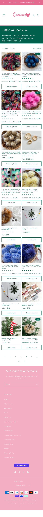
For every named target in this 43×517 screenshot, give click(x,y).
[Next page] (24, 361)
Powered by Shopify (24, 500)
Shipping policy (32, 503)
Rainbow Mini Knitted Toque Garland (29, 228)
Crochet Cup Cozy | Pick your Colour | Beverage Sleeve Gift (31, 304)
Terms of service (22, 503)
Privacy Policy (8, 431)
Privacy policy (12, 503)
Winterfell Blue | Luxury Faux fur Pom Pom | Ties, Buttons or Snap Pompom (10, 266)
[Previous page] (5, 357)
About (6, 413)
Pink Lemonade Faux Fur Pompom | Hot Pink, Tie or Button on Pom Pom (31, 112)
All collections (8, 404)
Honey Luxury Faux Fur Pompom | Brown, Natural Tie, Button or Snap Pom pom (11, 153)
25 (19, 361)
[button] (4, 15)
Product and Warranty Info (12, 435)
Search (6, 399)
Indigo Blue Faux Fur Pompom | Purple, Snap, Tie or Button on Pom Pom (31, 266)
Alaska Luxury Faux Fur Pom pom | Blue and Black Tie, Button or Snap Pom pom (31, 74)
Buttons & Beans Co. (13, 500)
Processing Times (9, 439)
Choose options (11, 86)
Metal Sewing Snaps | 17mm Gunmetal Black (9, 228)
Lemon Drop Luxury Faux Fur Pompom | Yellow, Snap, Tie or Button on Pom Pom (30, 191)
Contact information (22, 506)
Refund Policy (8, 444)
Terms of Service (9, 457)
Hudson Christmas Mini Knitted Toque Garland (10, 304)
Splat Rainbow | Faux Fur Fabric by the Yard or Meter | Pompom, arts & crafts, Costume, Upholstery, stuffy (11, 191)
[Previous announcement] (4, 2)
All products (8, 408)
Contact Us (7, 417)
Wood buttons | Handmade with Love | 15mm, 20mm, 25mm (30, 152)
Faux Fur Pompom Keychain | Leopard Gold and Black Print (30, 339)
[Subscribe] (36, 384)
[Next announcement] (39, 2)
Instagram (7, 426)
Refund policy (35, 500)
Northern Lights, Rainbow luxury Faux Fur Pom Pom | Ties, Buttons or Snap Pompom (11, 74)
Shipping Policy (9, 453)
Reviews (6, 448)
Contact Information (10, 422)
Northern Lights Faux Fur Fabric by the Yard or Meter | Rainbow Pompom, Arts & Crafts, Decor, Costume (11, 114)
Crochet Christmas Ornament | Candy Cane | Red (10, 339)
